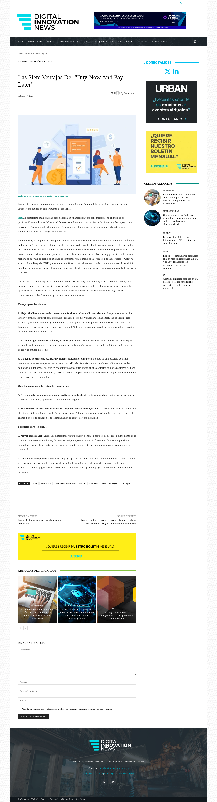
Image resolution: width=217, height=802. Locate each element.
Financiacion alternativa (65, 483)
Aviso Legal (110, 773)
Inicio (20, 53)
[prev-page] (20, 628)
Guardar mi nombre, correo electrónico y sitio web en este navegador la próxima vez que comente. (67, 708)
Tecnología (125, 483)
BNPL (34, 483)
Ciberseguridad (76, 605)
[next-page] (25, 628)
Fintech (82, 483)
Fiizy (20, 217)
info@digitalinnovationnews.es (114, 768)
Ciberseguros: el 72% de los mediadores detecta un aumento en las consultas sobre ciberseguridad (77, 614)
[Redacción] (118, 93)
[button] (195, 42)
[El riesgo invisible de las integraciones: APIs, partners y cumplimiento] (116, 599)
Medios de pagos (109, 483)
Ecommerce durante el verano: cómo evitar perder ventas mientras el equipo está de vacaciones (37, 614)
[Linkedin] (187, 3)
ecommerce (46, 483)
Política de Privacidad (93, 773)
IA (164, 275)
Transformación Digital (36, 53)
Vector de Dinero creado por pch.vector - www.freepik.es (43, 196)
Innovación (94, 483)
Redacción (129, 93)
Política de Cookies (126, 773)
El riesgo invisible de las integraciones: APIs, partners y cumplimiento (117, 615)
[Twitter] (181, 3)
